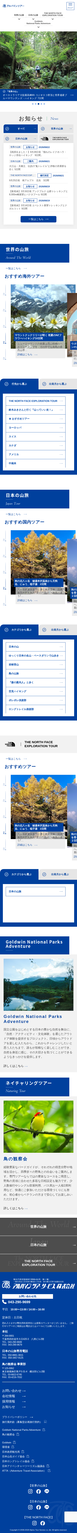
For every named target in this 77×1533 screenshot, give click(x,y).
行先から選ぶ (19, 383)
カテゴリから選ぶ (21, 629)
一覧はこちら (36, 219)
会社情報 (8, 1396)
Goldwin (6, 1442)
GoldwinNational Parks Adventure (38, 22)
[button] (32, 104)
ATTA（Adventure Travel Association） (24, 1470)
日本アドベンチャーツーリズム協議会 (23, 1466)
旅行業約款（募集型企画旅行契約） (22, 1422)
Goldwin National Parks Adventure (21, 1429)
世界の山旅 (19, 15)
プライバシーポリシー (14, 1417)
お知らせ (8, 1407)
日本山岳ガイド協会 (13, 1456)
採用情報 (8, 1401)
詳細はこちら (24, 354)
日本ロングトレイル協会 (16, 1461)
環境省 (6, 1447)
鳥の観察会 (8, 1434)
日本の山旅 (33, 15)
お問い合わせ (11, 1391)
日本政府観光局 (11, 1451)
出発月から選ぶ (58, 383)
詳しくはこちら (14, 1065)
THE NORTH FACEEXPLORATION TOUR (52, 14)
